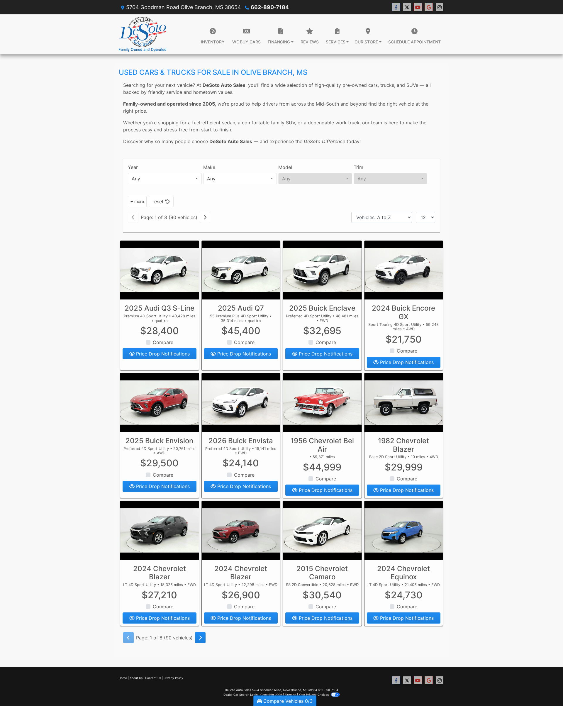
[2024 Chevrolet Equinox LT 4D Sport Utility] (403, 530)
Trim (358, 167)
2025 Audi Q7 (241, 308)
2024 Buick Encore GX (403, 312)
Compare (163, 342)
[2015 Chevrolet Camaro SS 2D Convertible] (322, 530)
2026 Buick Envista (240, 440)
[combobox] (165, 178)
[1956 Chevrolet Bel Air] (322, 402)
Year (133, 167)
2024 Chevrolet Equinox (403, 572)
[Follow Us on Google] (429, 7)
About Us (136, 678)
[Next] (205, 217)
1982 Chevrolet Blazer (403, 444)
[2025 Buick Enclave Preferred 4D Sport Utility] (322, 270)
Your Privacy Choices (314, 694)
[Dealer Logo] (142, 34)
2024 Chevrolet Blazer (159, 572)
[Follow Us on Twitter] (407, 7)
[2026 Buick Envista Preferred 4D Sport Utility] (241, 402)
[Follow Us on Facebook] (396, 7)
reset (158, 201)
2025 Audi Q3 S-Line (159, 308)
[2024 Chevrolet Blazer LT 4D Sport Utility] (159, 530)
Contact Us (153, 678)
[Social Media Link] (439, 7)
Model (285, 167)
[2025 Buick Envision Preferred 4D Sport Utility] (159, 402)
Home (123, 678)
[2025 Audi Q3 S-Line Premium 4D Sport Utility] (159, 270)
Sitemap (290, 694)
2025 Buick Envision (159, 440)
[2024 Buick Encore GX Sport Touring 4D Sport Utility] (403, 270)
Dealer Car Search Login (240, 694)
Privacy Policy (173, 678)
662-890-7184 (270, 7)
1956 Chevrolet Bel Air (322, 444)
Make (209, 167)
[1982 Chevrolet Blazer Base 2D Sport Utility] (403, 402)
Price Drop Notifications (162, 354)
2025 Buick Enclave (322, 308)
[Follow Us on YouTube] (418, 7)
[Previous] (133, 217)
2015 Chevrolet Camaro (322, 572)
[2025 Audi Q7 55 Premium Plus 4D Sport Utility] (241, 270)
